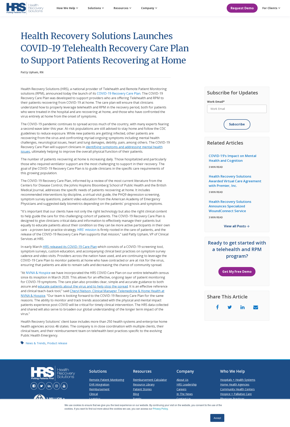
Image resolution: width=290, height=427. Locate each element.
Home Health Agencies (234, 384)
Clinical (93, 394)
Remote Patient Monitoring (106, 380)
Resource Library (143, 384)
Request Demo (242, 8)
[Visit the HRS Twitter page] (41, 386)
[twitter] (229, 307)
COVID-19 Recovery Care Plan (118, 93)
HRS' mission (86, 230)
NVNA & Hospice (38, 273)
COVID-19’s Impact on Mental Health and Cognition (232, 158)
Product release (57, 343)
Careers (181, 389)
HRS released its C (56, 247)
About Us (182, 380)
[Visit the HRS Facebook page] (34, 386)
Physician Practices (232, 399)
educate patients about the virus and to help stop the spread (83, 286)
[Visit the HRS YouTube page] (64, 386)
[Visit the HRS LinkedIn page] (49, 386)
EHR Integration (99, 384)
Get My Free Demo (237, 271)
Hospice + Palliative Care (236, 394)
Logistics (94, 399)
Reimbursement (99, 389)
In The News (185, 394)
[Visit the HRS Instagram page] (56, 386)
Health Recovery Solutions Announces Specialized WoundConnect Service (230, 206)
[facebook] (217, 307)
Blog (136, 394)
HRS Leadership (187, 384)
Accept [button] (217, 417)
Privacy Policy (160, 408)
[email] (255, 307)
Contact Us (184, 399)
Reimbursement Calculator (150, 380)
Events (137, 399)
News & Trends (36, 343)
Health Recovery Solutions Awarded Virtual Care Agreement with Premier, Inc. (235, 181)
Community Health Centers (237, 389)
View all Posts (235, 226)
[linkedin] (242, 307)
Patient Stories (142, 389)
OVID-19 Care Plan (83, 247)
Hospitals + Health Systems (237, 380)
